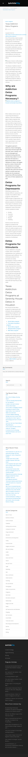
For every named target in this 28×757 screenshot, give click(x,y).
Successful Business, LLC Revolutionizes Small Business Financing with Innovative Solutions (14, 745)
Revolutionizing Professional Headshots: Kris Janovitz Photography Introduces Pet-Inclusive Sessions (13, 709)
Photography (8, 586)
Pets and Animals (9, 583)
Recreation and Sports (10, 597)
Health (7, 552)
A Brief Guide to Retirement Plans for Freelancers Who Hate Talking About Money (13, 689)
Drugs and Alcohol (9, 532)
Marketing (8, 569)
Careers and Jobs (9, 520)
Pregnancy (8, 592)
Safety (7, 606)
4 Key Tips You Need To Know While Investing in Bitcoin (13, 731)
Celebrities (8, 523)
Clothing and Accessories (11, 526)
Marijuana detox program (14, 328)
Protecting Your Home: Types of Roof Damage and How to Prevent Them (13, 419)
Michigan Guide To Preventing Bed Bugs (13, 684)
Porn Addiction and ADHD (11, 479)
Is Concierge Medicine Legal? (12, 676)
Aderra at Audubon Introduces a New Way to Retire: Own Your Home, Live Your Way (13, 493)
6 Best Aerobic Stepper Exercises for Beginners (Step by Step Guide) (13, 735)
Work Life (8, 629)
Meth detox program (13, 330)
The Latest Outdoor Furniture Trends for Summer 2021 (13, 680)
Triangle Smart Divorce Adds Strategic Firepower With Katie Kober (13, 460)
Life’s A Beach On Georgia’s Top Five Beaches (13, 740)
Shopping (8, 612)
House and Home (9, 557)
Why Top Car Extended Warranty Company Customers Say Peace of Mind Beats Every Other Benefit (13, 488)
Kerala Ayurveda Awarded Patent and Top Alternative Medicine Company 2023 (13, 667)
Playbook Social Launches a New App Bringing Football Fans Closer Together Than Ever (14, 475)
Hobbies (7, 555)
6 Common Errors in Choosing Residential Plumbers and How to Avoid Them (13, 431)
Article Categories (13, 8)
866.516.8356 (13, 359)
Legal (7, 566)
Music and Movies (9, 575)
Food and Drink (9, 543)
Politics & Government (10, 589)
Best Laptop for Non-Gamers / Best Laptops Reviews (13, 672)
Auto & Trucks (9, 514)
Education (8, 535)
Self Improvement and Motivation (13, 609)
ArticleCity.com (6, 8)
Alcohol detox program (13, 321)
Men (7, 572)
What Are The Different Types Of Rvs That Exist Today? (13, 714)
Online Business (9, 577)
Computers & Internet (10, 529)
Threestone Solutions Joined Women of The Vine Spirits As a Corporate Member (14, 482)
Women (7, 626)
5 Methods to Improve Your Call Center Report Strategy (14, 699)
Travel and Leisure (9, 620)
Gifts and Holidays (9, 549)
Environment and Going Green (12, 537)
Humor (7, 560)
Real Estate (8, 595)
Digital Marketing (9, 652)
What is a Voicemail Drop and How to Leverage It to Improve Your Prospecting (13, 720)
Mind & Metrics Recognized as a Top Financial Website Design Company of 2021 (13, 726)
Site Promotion (9, 615)
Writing (7, 632)
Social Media (8, 618)
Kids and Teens (9, 563)
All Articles (7, 658)
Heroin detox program (13, 327)
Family (7, 540)
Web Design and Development (12, 623)
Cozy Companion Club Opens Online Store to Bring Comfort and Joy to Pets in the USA (14, 465)
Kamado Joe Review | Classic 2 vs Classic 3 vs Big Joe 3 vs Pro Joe (13, 694)
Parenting (8, 580)
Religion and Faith (9, 603)
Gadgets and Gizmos (10, 546)
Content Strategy (9, 650)
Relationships (8, 600)
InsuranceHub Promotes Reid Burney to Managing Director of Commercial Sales (13, 470)
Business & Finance (10, 517)
